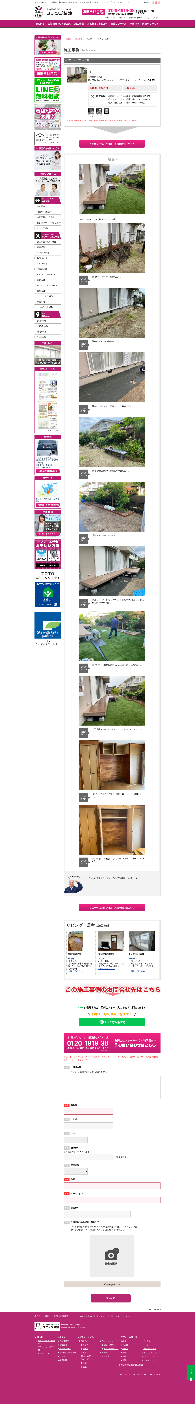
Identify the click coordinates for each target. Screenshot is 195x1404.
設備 (124, 1341)
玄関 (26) (41, 280)
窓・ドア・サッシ (150, 1353)
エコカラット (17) (45, 307)
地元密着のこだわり (46, 217)
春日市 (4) (41, 321)
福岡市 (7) (41, 332)
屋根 (84, 1367)
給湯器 (106, 1356)
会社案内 (41, 206)
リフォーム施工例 (129, 1337)
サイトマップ (43, 1354)
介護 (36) (41, 302)
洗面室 (125, 1349)
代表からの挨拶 (44, 212)
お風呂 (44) (42, 258)
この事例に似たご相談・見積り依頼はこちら (112, 144)
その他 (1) (41, 337)
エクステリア (148, 1356)
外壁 (84, 1363)
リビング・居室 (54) (46, 274)
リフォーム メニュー (88, 1337)
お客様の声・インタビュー (49, 223)
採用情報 (63, 1360)
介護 (124, 1360)
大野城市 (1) (42, 326)
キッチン (86, 1345)
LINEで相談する (115, 1022)
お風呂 (85, 1349)
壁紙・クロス (109, 1345)
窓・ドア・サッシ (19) (47, 285)
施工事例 (79, 39)
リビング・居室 (149, 1349)
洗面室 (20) (42, 269)
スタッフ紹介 (43, 228)
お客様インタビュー (67, 1353)
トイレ (85, 1353)
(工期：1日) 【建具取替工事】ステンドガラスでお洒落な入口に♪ (111, 963)
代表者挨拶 (64, 1341)
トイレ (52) (42, 263)
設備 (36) (41, 247)
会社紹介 (62, 1337)
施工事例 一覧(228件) (46, 242)
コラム (62, 1356)
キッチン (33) (43, 252)
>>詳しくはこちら (76, 971)
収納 (124, 1356)
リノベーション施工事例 (132, 1365)
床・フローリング (111, 1349)
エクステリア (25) (45, 296)
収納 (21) (41, 291)
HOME (68, 39)
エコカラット (148, 1360)
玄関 (124, 1353)
